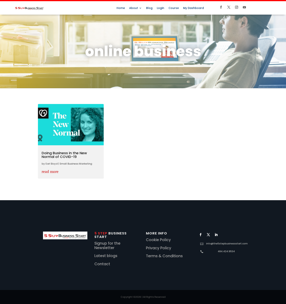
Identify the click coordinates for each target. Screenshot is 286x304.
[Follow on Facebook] (221, 7)
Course (173, 8)
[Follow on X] (229, 7)
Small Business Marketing (76, 164)
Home (121, 8)
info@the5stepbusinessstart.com (227, 243)
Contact (102, 264)
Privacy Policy (158, 248)
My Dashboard (193, 8)
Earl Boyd (52, 164)
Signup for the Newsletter (107, 245)
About (133, 8)
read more (50, 171)
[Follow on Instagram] (236, 7)
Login (160, 8)
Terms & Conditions (164, 256)
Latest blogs (105, 255)
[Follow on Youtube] (244, 7)
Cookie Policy (158, 239)
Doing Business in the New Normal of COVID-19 (64, 155)
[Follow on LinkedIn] (216, 235)
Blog (149, 8)
